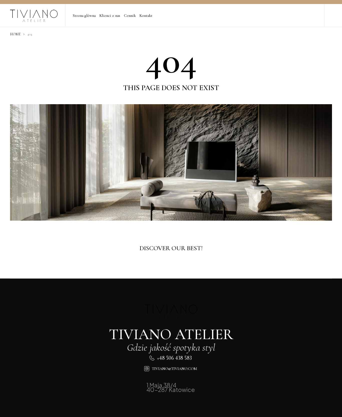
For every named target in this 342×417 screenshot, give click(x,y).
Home (15, 34)
